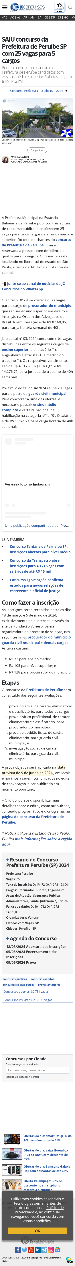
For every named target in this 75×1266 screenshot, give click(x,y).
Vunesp (33, 918)
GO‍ (66, 17)
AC (12, 17)
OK (37, 1230)
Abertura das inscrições (36, 946)
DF (53, 17)
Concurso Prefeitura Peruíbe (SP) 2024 (35, 91)
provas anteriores (49, 984)
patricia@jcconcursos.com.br (27, 159)
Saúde (34, 901)
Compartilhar (37, 150)
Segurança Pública (46, 896)
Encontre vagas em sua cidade (22, 1064)
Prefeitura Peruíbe (19, 874)
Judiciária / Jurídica (54, 901)
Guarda (40, 890)
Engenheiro (56, 890)
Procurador (26, 890)
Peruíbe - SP (27, 929)
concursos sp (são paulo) (18, 984)
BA (39, 17)
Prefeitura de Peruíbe (44, 689)
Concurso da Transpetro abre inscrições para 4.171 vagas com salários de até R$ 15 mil (37, 566)
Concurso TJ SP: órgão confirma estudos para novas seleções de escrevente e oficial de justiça (36, 585)
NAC (4, 17)
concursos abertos (42, 979)
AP (25, 17)
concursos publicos (15, 979)
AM (32, 17)
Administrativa (17, 901)
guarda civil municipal (47, 393)
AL (18, 17)
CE (46, 17)
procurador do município (49, 305)
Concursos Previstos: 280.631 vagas (27, 1000)
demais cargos (56, 642)
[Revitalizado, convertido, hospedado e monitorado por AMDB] (69, 1260)
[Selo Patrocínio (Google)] (59, 7)
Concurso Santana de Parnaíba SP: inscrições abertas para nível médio (40, 549)
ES (59, 17)
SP (37, 923)
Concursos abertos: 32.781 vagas (26, 992)
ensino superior (15, 349)
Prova (21, 962)
